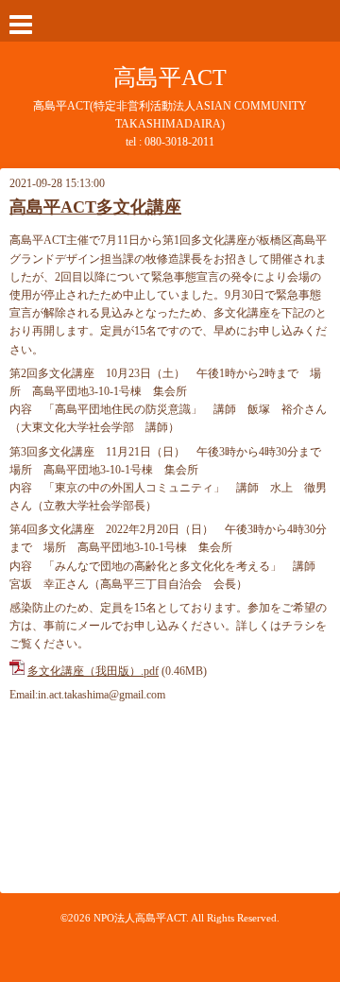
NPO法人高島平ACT (140, 917)
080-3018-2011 (179, 141)
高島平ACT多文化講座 (95, 207)
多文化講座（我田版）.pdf (93, 671)
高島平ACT (170, 77)
